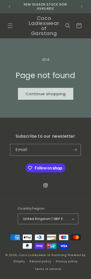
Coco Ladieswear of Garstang (43, 255)
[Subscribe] (75, 150)
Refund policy (40, 261)
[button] (10, 25)
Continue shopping (46, 93)
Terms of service (48, 269)
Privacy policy (67, 261)
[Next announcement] (81, 6)
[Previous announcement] (9, 6)
